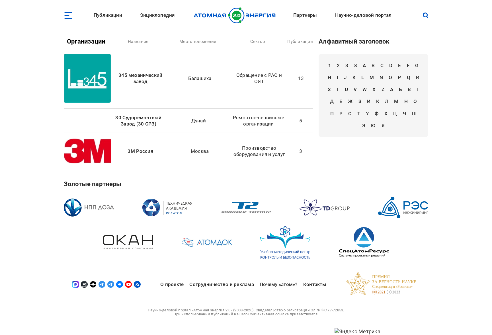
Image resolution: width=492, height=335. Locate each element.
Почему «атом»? (279, 284)
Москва (200, 151)
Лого (236, 15)
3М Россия (140, 151)
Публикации (108, 15)
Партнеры (305, 15)
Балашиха (200, 78)
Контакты (314, 284)
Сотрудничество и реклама (221, 284)
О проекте (172, 284)
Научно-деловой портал (363, 15)
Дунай (198, 121)
